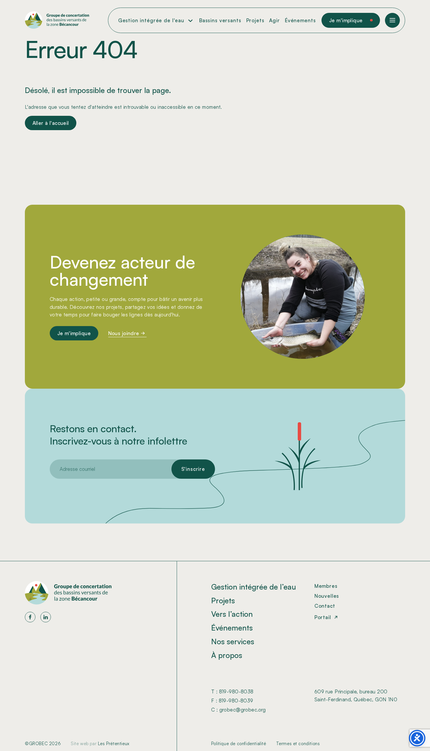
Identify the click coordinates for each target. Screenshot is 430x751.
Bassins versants (220, 20)
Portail (322, 617)
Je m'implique (346, 20)
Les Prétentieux (114, 743)
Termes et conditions (298, 743)
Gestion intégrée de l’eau (253, 586)
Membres (326, 585)
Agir (274, 20)
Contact (324, 605)
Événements (300, 20)
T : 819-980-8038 (232, 691)
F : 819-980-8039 (232, 700)
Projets (255, 20)
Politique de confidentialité (238, 743)
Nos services (232, 641)
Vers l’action (232, 614)
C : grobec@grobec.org (238, 710)
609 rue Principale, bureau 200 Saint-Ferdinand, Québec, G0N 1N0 (356, 695)
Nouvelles (326, 595)
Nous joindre (123, 333)
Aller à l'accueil (50, 123)
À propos (226, 655)
